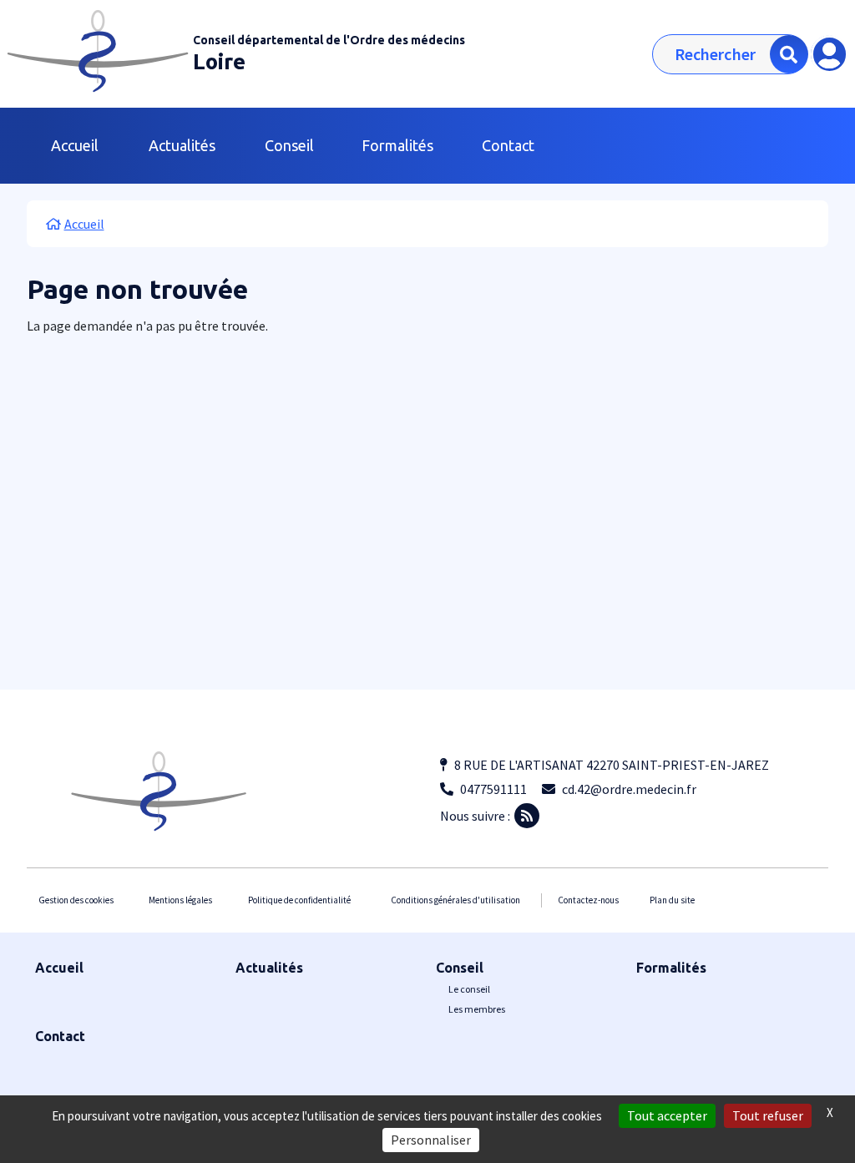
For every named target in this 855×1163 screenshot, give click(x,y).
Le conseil (469, 989)
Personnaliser (431, 1139)
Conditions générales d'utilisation (455, 900)
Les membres (476, 1009)
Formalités (397, 145)
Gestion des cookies (76, 900)
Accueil (75, 145)
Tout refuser (767, 1115)
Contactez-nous (588, 900)
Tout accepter (667, 1115)
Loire (219, 61)
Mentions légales (180, 900)
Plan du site (672, 900)
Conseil (459, 967)
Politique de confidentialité (299, 900)
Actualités (182, 145)
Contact (508, 145)
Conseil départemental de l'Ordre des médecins (329, 40)
